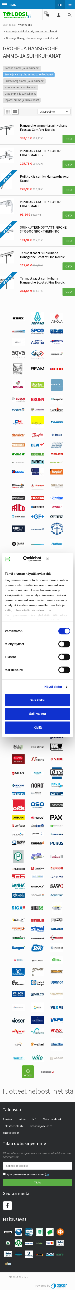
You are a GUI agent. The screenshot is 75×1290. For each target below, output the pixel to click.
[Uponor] (56, 983)
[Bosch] (18, 400)
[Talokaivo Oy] (37, 960)
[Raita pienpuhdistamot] (37, 859)
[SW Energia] (56, 938)
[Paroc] (37, 818)
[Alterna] (37, 343)
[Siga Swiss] (18, 908)
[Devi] (37, 445)
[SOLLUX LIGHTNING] (18, 921)
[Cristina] (37, 427)
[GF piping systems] (37, 518)
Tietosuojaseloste (41, 1126)
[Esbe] (18, 472)
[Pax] (56, 819)
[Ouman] (18, 819)
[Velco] (37, 994)
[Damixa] (18, 435)
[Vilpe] (56, 1021)
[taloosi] (56, 963)
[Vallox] (18, 996)
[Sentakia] (37, 896)
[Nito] (56, 778)
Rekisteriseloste (13, 1126)
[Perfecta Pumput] (18, 826)
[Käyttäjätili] (58, 14)
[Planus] (18, 835)
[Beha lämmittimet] (56, 369)
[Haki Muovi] (37, 544)
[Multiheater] (18, 749)
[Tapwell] (37, 975)
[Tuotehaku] (69, 14)
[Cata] (18, 410)
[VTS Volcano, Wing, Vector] (18, 1045)
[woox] (28, 1077)
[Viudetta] (37, 1033)
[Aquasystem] (56, 343)
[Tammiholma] (18, 975)
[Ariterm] (56, 356)
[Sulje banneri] (58, 558)
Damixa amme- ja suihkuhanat (22, 68)
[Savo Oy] (37, 886)
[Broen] (37, 400)
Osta (68, 139)
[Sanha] (18, 888)
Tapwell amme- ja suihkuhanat (22, 100)
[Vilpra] (18, 1032)
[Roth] (18, 878)
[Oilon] (18, 794)
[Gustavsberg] (57, 534)
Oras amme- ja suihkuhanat (20, 93)
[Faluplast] (56, 473)
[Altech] (18, 345)
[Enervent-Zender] (56, 462)
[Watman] (57, 1049)
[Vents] (18, 1010)
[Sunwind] (18, 938)
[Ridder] (56, 869)
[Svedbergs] (37, 938)
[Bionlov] (37, 387)
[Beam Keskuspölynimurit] (37, 369)
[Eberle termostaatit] (37, 454)
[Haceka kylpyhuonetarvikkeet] (18, 545)
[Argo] (37, 357)
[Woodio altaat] (56, 1058)
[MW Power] (56, 749)
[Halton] (56, 548)
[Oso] (37, 807)
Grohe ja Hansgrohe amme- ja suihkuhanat (29, 74)
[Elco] (56, 455)
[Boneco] (57, 390)
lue (47, 1174)
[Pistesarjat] (56, 826)
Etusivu (7, 1119)
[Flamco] (37, 488)
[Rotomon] (37, 878)
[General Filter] (18, 517)
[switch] (64, 644)
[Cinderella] (37, 410)
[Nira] (37, 774)
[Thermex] (18, 984)
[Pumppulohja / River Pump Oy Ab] (18, 845)
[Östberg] (47, 1072)
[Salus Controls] (56, 877)
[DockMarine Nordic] (56, 447)
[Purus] (56, 844)
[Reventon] (37, 869)
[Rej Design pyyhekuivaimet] (18, 869)
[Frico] (18, 509)
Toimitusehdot (52, 1119)
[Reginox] (56, 857)
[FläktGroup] (56, 487)
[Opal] (56, 794)
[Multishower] (37, 748)
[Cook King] (56, 411)
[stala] (37, 920)
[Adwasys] (37, 323)
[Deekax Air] (18, 445)
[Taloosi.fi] (17, 14)
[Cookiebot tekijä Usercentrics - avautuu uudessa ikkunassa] (29, 559)
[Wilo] (37, 1060)
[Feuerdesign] (18, 491)
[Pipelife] (37, 826)
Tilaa (37, 1182)
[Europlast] (37, 475)
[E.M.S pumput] (18, 454)
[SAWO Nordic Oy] (56, 887)
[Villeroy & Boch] (37, 1023)
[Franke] (37, 499)
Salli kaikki (37, 700)
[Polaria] (37, 834)
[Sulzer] (56, 929)
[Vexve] (56, 1008)
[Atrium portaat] (18, 374)
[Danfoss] (37, 437)
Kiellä (38, 727)
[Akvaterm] (18, 332)
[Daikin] (56, 422)
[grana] (56, 517)
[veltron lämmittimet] (56, 998)
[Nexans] (37, 760)
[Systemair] (56, 951)
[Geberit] (37, 508)
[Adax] (18, 320)
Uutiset (22, 1119)
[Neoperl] (18, 763)
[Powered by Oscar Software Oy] (59, 1285)
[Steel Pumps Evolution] (56, 921)
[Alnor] (56, 333)
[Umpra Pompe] (37, 985)
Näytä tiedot (53, 686)
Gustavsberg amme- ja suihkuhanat (24, 81)
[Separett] (56, 896)
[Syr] (37, 950)
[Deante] (56, 436)
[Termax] (56, 972)
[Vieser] (18, 1021)
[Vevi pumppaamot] (37, 1011)
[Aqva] (18, 356)
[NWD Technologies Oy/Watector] (56, 787)
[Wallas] (37, 1045)
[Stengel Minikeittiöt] (18, 929)
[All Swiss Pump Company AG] (37, 333)
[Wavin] (18, 1059)
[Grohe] (18, 531)
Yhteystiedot (11, 1133)
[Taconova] (18, 962)
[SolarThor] (57, 913)
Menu (13, 4)
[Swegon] (18, 948)
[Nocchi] (18, 786)
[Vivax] (56, 1032)
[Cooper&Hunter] (18, 424)
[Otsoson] (56, 806)
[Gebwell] (56, 509)
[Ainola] (56, 322)
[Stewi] (37, 931)
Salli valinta (37, 713)
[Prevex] (56, 834)
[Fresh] (56, 499)
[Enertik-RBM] (37, 463)
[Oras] (18, 810)
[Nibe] (56, 759)
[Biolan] (18, 389)
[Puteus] (18, 862)
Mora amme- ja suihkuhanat (20, 87)
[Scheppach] (18, 897)
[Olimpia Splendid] (37, 794)
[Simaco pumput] (37, 909)
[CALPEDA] (56, 403)
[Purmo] (37, 844)
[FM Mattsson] (18, 498)
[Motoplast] (56, 738)
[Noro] (37, 787)
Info (34, 1119)
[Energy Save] (18, 462)
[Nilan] (18, 774)
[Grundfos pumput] (37, 529)
